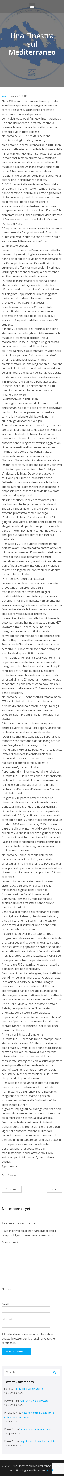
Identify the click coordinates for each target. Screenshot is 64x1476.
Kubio (50, 1470)
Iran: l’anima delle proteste (28, 1388)
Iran (4, 96)
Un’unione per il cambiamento (35, 1429)
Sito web (7, 1319)
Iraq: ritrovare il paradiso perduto (37, 1441)
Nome (7, 1289)
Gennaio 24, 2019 (18, 95)
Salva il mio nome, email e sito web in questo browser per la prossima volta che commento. (28, 1338)
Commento (10, 1242)
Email (6, 1304)
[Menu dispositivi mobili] (32, 6)
